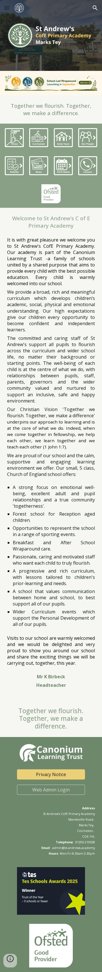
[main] (51, 109)
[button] (7, 8)
